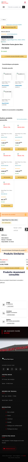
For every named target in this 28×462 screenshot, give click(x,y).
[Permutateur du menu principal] (4, 7)
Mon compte (10, 412)
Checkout (9, 419)
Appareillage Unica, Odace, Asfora (16, 39)
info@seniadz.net (10, 448)
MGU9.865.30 (4, 194)
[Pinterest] (12, 369)
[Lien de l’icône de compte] (24, 2)
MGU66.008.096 (4, 165)
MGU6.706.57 (18, 165)
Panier (9, 415)
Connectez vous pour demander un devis (15, 56)
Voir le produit (7, 149)
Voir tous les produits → (22, 119)
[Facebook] (3, 369)
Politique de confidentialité (14, 425)
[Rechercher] (23, 7)
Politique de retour (12, 429)
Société (9, 422)
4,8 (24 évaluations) (12, 34)
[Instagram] (20, 369)
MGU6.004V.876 (18, 137)
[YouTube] (7, 369)
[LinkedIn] (16, 369)
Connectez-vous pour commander (12, 268)
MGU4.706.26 (4, 137)
